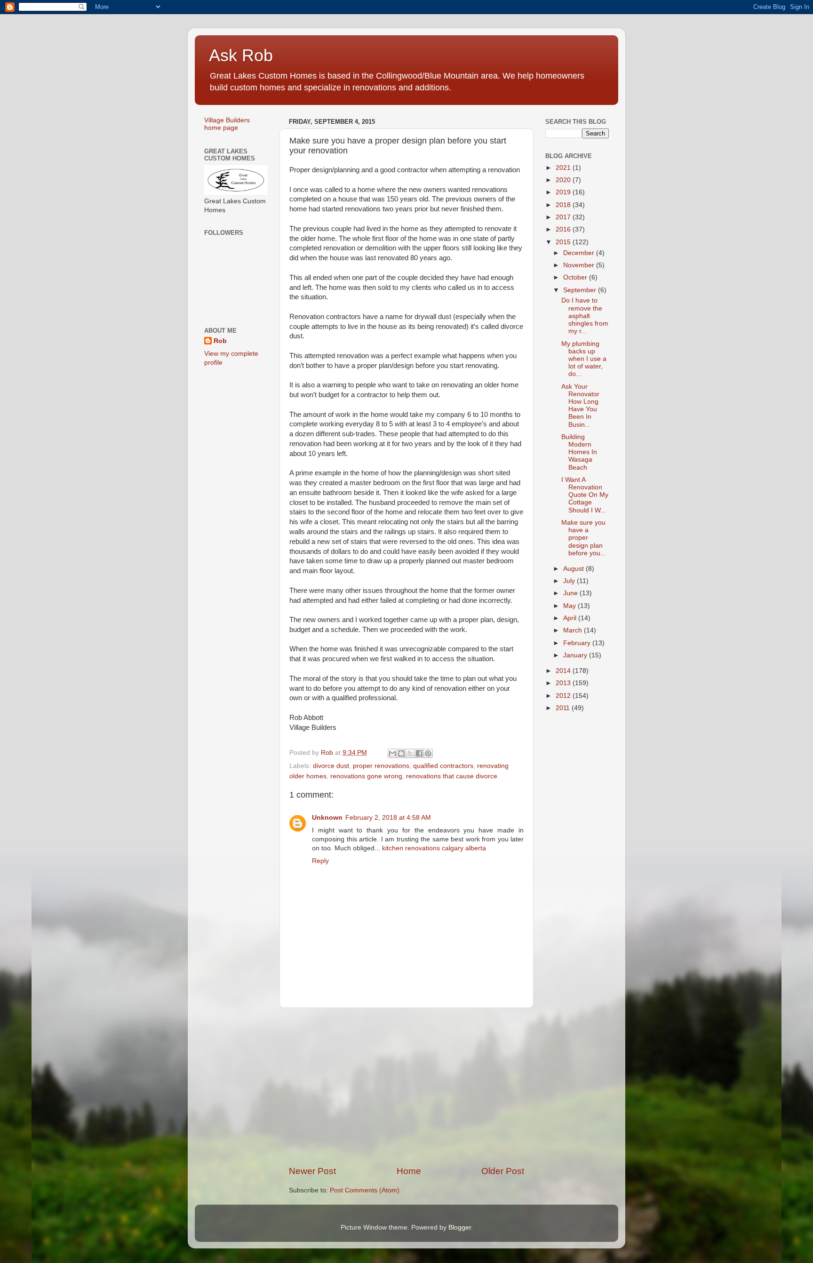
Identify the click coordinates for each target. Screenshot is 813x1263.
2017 (564, 217)
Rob (220, 340)
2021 (564, 167)
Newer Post (312, 1171)
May (570, 605)
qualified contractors (443, 765)
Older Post (502, 1171)
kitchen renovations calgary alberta (434, 848)
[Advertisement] (406, 1086)
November (579, 265)
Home (409, 1171)
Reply (320, 860)
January (576, 655)
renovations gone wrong (366, 776)
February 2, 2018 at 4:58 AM (388, 817)
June (571, 593)
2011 (564, 707)
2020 (564, 180)
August (574, 568)
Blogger (459, 1227)
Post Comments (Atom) (364, 1190)
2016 (564, 229)
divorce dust (331, 765)
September (580, 290)
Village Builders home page (227, 124)
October (576, 277)
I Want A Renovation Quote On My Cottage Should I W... (584, 495)
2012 (564, 695)
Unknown (327, 817)
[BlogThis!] (401, 753)
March (573, 630)
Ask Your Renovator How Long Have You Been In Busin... (580, 405)
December (579, 252)
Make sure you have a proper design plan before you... (583, 538)
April (570, 618)
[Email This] (392, 753)
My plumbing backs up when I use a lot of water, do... (583, 359)
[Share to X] (410, 753)
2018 (564, 204)
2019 (564, 192)
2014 (564, 670)
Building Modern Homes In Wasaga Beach (579, 452)
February (577, 643)
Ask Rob (241, 55)
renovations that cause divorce (451, 776)
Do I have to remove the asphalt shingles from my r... (584, 316)
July (570, 580)
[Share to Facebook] (419, 753)
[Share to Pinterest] (428, 753)
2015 (564, 242)
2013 (564, 683)
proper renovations (381, 765)
